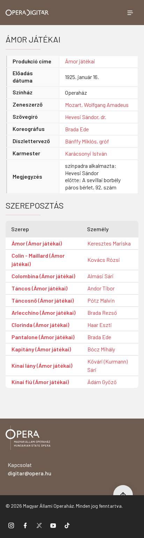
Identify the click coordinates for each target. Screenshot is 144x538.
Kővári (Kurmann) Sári (107, 365)
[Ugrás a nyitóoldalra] (27, 12)
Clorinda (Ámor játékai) (40, 324)
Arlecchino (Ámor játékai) (43, 312)
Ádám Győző (102, 382)
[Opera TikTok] (67, 525)
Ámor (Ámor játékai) (37, 243)
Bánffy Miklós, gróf (87, 141)
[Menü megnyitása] (130, 12)
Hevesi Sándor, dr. (85, 117)
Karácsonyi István (86, 153)
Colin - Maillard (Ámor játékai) (38, 259)
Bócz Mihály (101, 349)
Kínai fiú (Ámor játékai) (40, 382)
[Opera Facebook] (25, 525)
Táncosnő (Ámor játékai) (43, 300)
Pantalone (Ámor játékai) (43, 337)
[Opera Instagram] (11, 525)
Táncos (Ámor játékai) (39, 288)
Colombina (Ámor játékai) (43, 276)
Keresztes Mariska (109, 243)
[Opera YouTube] (53, 525)
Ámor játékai (80, 61)
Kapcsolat (29, 468)
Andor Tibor (101, 288)
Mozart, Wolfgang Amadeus (97, 104)
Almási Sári (100, 276)
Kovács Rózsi (103, 259)
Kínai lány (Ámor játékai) (42, 365)
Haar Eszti (99, 324)
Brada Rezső (102, 312)
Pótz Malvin (101, 300)
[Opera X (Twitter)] (39, 525)
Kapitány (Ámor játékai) (41, 349)
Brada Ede (77, 129)
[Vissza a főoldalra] (28, 439)
